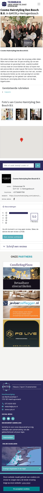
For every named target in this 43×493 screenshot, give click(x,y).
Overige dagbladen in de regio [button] (14, 440)
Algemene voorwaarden (11, 447)
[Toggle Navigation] (39, 4)
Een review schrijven (13, 237)
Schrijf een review (16, 246)
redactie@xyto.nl (11, 378)
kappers (8, 92)
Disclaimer (6, 451)
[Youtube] (8, 390)
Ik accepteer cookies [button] (21, 489)
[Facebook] (4, 390)
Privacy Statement (9, 455)
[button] (21, 140)
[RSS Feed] (13, 390)
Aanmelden (8, 408)
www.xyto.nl (9, 381)
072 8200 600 (10, 375)
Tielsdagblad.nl (14, 2)
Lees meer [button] (26, 483)
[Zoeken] (37, 165)
